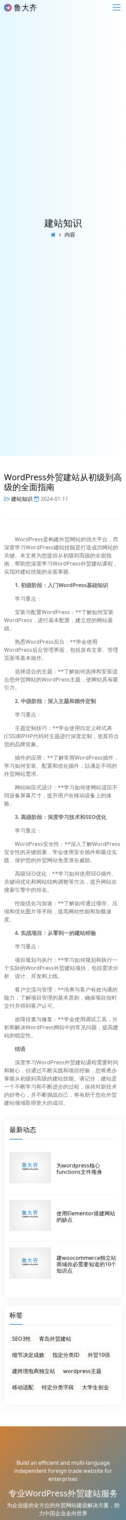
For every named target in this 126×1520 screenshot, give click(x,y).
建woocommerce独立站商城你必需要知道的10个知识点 (86, 1264)
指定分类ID (66, 1355)
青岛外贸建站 (55, 1338)
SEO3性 (21, 1338)
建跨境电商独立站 (33, 1371)
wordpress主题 (82, 1371)
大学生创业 (95, 1387)
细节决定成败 (28, 1355)
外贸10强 (99, 1355)
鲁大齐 (24, 7)
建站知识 (63, 222)
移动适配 (23, 1387)
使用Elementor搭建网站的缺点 (85, 1216)
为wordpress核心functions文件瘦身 (79, 1169)
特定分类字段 (58, 1387)
